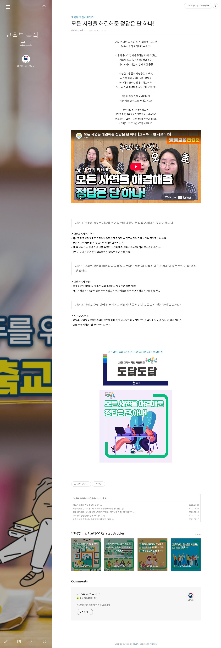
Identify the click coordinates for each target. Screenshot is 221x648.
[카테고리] (8, 7)
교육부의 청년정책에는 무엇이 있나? (87, 515)
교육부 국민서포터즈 (82, 17)
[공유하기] (83, 484)
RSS (32, 641)
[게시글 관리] (87, 484)
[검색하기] (44, 7)
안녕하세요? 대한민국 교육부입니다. (93, 605)
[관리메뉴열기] (215, 5)
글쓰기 (7, 641)
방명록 (19, 641)
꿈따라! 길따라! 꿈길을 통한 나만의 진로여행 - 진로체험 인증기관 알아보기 (103, 512)
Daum (135, 644)
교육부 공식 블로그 (26, 40)
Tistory (154, 644)
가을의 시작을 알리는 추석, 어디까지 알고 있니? (92, 519)
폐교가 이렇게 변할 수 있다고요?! (86, 505)
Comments (79, 581)
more (198, 534)
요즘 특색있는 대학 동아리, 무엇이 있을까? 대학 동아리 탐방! (97, 508)
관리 (45, 641)
